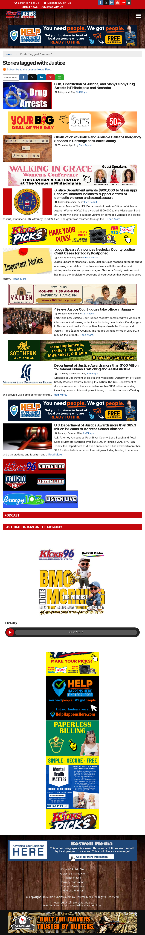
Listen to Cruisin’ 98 (59, 2)
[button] (138, 16)
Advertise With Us (52, 6)
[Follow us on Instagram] (111, 2)
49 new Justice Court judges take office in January (94, 309)
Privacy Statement (72, 882)
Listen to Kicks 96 (28, 2)
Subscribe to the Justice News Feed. (29, 69)
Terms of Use (72, 877)
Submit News (29, 6)
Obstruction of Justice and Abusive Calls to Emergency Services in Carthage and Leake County (97, 139)
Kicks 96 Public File (72, 869)
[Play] (10, 632)
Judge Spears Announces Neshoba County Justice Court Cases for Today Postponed (94, 251)
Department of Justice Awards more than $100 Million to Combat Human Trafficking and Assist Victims (96, 367)
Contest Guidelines (72, 886)
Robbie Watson (90, 257)
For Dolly (11, 623)
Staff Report (82, 92)
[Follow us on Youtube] (117, 2)
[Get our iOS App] (128, 2)
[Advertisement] (72, 35)
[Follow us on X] (106, 2)
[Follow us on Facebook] (100, 2)
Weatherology (93, 905)
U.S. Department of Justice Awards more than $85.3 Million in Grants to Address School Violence (95, 427)
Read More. (114, 219)
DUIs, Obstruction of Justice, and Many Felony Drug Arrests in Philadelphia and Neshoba (94, 86)
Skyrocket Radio (82, 902)
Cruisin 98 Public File (72, 873)
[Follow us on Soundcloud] (123, 2)
